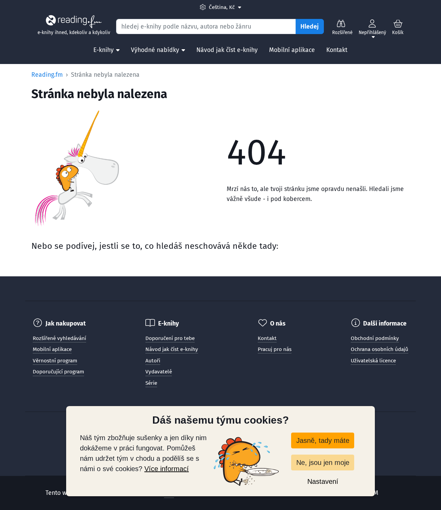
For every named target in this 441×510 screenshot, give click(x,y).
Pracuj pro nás (274, 349)
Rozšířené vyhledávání (59, 338)
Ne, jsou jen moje (322, 462)
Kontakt (336, 50)
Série (151, 383)
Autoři (152, 361)
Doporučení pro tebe (170, 338)
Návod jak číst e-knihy (227, 50)
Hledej (309, 26)
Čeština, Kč (224, 7)
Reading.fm (47, 74)
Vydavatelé (158, 372)
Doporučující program (58, 372)
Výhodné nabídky (155, 50)
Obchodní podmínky (375, 338)
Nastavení (322, 481)
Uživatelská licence (373, 361)
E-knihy (103, 50)
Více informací (166, 468)
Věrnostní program (55, 361)
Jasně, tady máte (322, 440)
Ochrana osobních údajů (379, 349)
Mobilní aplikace (292, 50)
